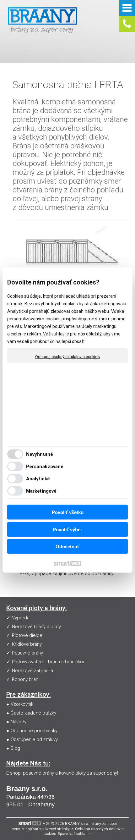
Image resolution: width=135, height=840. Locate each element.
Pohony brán (25, 679)
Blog (15, 748)
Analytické (38, 478)
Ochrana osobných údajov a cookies (67, 357)
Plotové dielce (27, 635)
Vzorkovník (22, 704)
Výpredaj (21, 618)
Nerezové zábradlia (32, 670)
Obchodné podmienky (34, 730)
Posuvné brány (27, 653)
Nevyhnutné (39, 454)
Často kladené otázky (33, 713)
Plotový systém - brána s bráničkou (48, 662)
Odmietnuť (67, 546)
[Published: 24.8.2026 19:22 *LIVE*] (45, 823)
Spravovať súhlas (73, 834)
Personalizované (45, 466)
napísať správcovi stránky (47, 829)
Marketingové (41, 491)
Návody (18, 722)
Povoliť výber (67, 529)
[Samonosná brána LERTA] (71, 248)
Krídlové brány (27, 644)
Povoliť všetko (68, 512)
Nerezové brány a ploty (36, 626)
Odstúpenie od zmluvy (34, 739)
